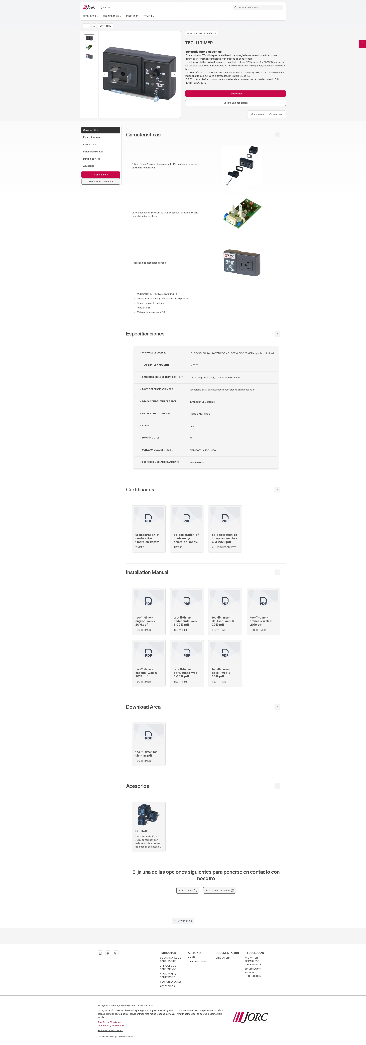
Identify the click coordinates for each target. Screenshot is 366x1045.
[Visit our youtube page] (116, 953)
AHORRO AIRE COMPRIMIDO (168, 975)
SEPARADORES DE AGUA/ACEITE (170, 959)
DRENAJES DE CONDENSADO (168, 967)
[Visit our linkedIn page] (100, 953)
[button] (206, 134)
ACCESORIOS (167, 986)
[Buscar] (235, 7)
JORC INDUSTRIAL (198, 961)
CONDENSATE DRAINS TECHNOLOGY (253, 972)
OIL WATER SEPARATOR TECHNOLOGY (253, 961)
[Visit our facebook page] (108, 953)
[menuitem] (91, 16)
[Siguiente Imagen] (174, 74)
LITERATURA (223, 957)
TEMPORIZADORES (171, 981)
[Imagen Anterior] (105, 74)
